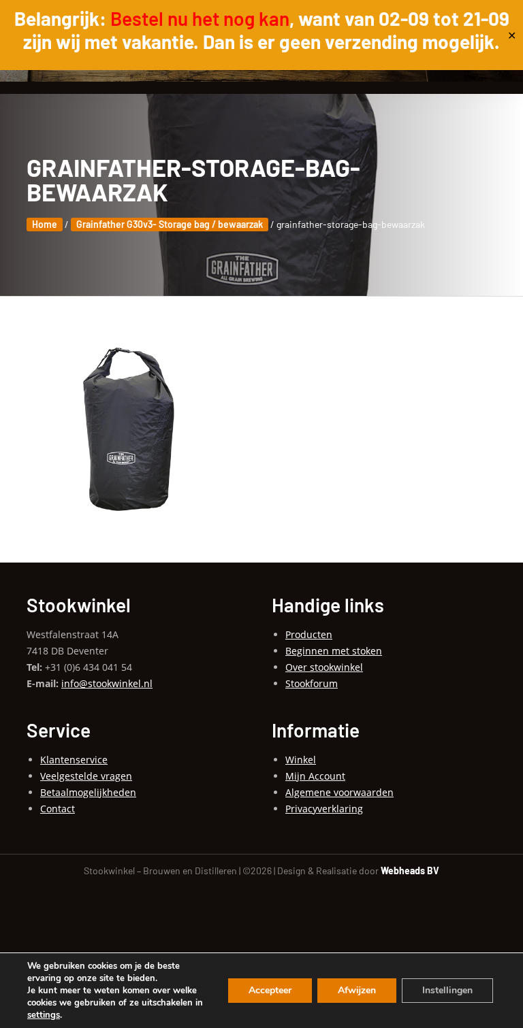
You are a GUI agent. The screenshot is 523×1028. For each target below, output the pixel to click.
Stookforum (311, 683)
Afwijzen (357, 990)
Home (44, 224)
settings (43, 1015)
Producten (308, 634)
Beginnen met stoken (333, 650)
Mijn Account (315, 775)
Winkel (300, 759)
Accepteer (270, 990)
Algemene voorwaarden (339, 792)
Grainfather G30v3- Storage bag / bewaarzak (169, 224)
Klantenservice (74, 759)
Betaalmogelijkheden (88, 792)
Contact (57, 808)
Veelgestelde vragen (86, 775)
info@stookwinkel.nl (107, 683)
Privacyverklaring (324, 808)
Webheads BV (410, 870)
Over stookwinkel (324, 667)
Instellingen (447, 990)
